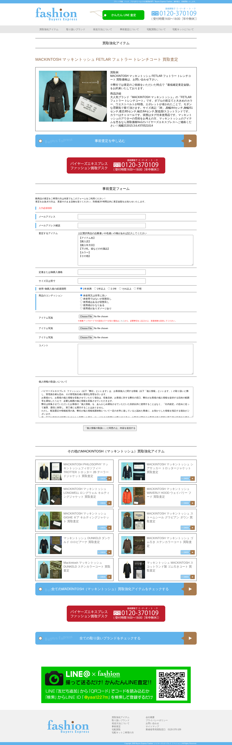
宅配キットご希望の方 (123, 732)
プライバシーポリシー (157, 720)
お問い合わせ (152, 723)
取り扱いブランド (75, 29)
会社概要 (150, 717)
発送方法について (102, 29)
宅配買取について (156, 29)
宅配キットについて (183, 29)
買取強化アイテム (48, 29)
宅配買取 (116, 729)
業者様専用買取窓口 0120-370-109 (163, 729)
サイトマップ (152, 726)
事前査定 (116, 726)
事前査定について (129, 29)
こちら (121, 321)
